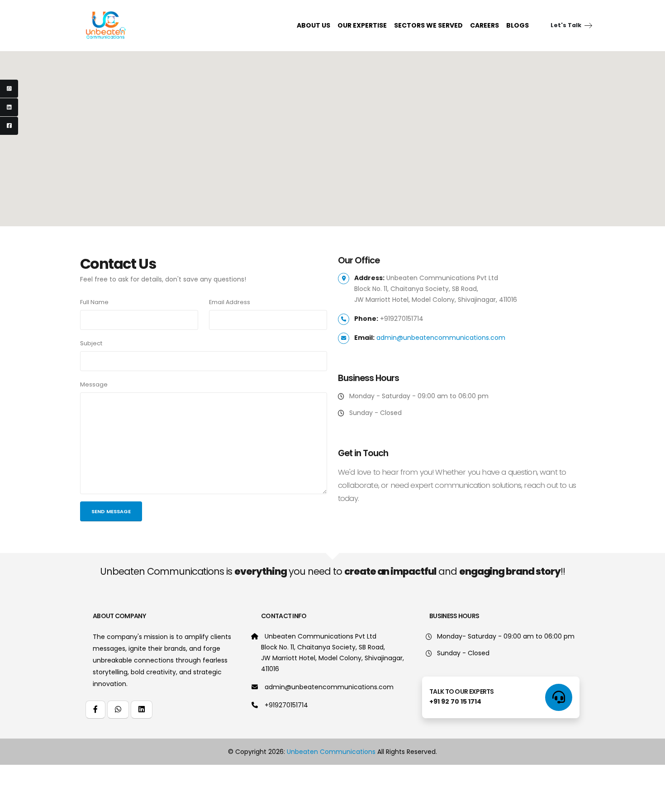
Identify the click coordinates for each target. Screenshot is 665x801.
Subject (91, 343)
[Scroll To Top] (649, 791)
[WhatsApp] (9, 89)
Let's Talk (567, 25)
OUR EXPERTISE (362, 25)
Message (94, 384)
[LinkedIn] (9, 107)
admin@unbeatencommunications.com (329, 686)
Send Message (111, 511)
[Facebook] (9, 126)
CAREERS (484, 25)
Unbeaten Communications (331, 751)
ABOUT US (313, 25)
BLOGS (517, 25)
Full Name (94, 302)
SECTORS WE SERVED (428, 25)
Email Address (229, 302)
